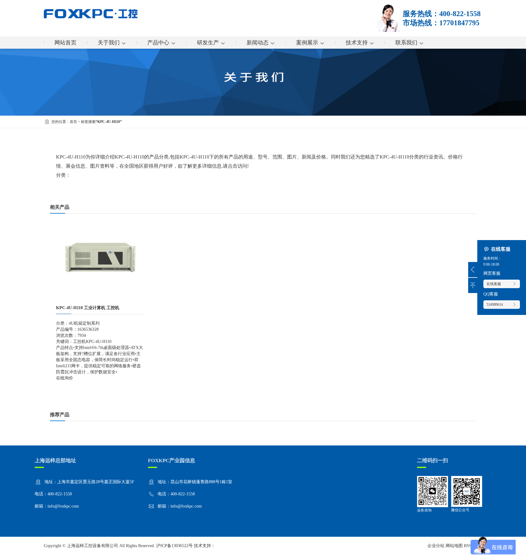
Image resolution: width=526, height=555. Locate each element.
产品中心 (158, 43)
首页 (73, 122)
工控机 (79, 341)
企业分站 (435, 545)
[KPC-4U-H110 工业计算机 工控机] (100, 222)
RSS (468, 545)
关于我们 (109, 43)
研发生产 (208, 43)
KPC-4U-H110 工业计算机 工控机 (87, 307)
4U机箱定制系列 (84, 323)
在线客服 (493, 284)
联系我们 (406, 43)
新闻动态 (257, 43)
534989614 (494, 304)
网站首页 (65, 43)
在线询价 (64, 378)
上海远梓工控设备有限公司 (92, 545)
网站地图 (454, 545)
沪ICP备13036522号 (174, 545)
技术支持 (357, 43)
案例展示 (307, 43)
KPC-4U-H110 (98, 341)
